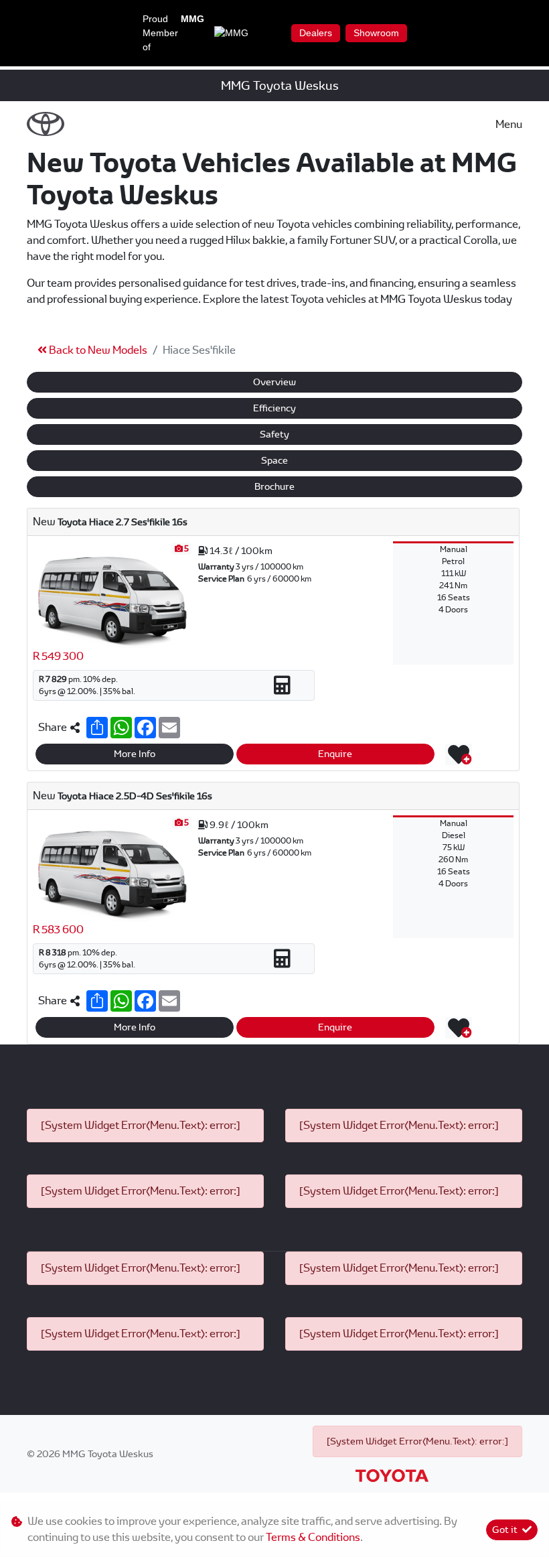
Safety (274, 434)
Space (274, 460)
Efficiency (274, 408)
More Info (134, 754)
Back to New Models (97, 350)
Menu (508, 124)
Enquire (335, 754)
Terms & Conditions (313, 1537)
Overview (274, 382)
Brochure (274, 486)
